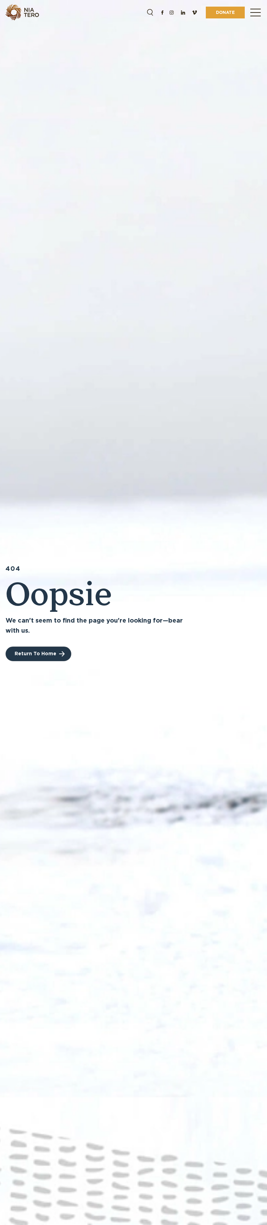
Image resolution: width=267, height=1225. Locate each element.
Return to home (35, 653)
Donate (225, 12)
